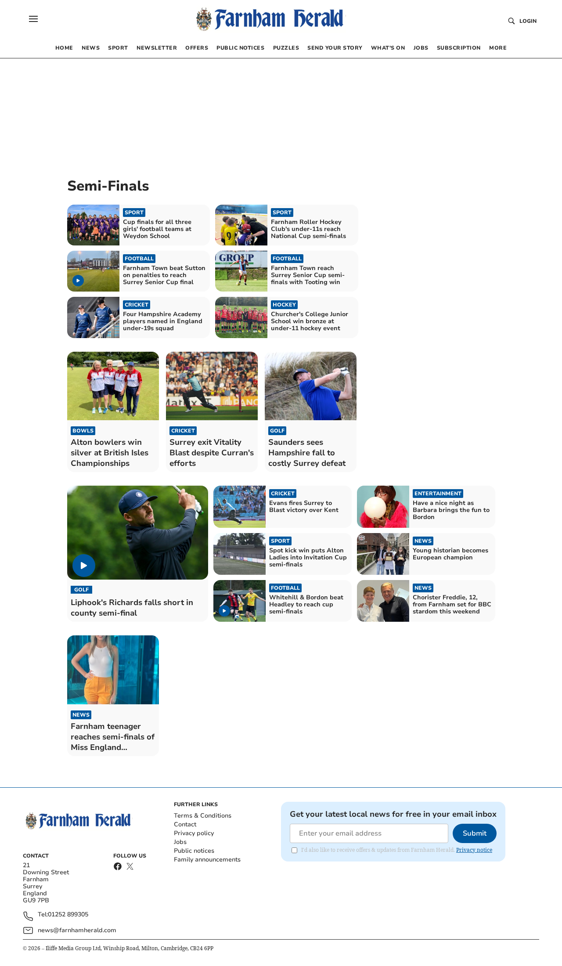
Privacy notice (474, 850)
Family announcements (207, 859)
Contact (185, 824)
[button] (33, 18)
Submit (474, 833)
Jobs (180, 842)
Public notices (194, 851)
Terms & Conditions (202, 815)
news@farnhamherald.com (77, 930)
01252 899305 (68, 915)
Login (528, 21)
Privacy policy (194, 833)
